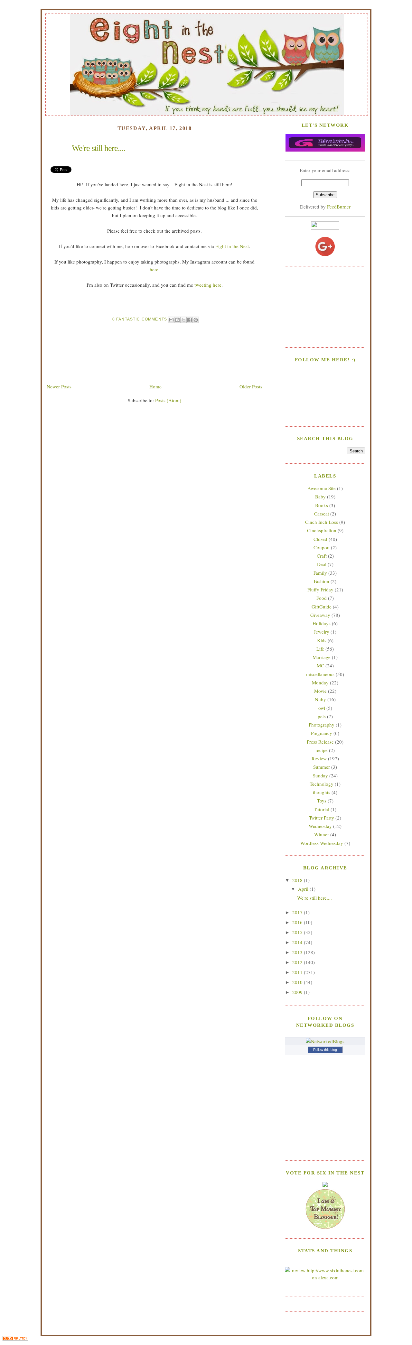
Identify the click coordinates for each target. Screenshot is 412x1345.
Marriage (322, 657)
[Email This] (171, 320)
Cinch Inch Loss (321, 522)
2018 (298, 880)
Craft (322, 555)
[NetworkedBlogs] (325, 1041)
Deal (321, 564)
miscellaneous (320, 674)
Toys (321, 800)
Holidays (322, 623)
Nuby (320, 699)
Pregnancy (321, 733)
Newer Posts (59, 386)
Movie (320, 691)
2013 (298, 952)
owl (321, 708)
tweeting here (207, 285)
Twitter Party (321, 817)
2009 (298, 992)
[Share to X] (183, 320)
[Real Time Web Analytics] (15, 1339)
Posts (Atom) (168, 400)
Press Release (320, 741)
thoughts (321, 792)
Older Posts (250, 386)
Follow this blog (325, 1050)
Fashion (321, 581)
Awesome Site (321, 488)
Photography (321, 724)
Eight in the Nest (232, 246)
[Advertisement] (325, 306)
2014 (298, 942)
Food (321, 598)
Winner (321, 834)
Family (320, 573)
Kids (321, 640)
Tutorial (321, 809)
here (154, 269)
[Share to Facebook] (189, 320)
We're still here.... (99, 148)
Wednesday (320, 826)
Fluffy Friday (320, 589)
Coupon (322, 547)
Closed (320, 539)
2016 (298, 922)
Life (320, 648)
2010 (298, 982)
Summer (321, 767)
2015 (298, 932)
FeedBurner (339, 206)
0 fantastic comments (139, 319)
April (304, 889)
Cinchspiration (321, 530)
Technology (321, 784)
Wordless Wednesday (321, 843)
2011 (298, 972)
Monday (320, 682)
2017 (298, 912)
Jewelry (321, 631)
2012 (298, 962)
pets (322, 716)
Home (155, 386)
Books (321, 505)
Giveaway (320, 615)
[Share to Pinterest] (195, 320)
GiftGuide (322, 606)
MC (320, 665)
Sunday (320, 775)
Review (319, 758)
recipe (321, 750)
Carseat (321, 513)
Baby (320, 496)
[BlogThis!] (177, 320)
